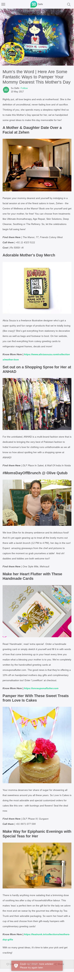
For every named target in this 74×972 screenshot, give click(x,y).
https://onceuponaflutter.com (41, 688)
